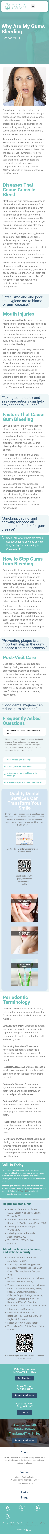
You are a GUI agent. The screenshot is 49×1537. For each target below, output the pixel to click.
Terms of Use (31, 1523)
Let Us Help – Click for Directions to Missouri (25, 849)
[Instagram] (7, 1516)
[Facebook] (7, 1508)
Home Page (34, 1223)
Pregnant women (17, 247)
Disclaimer (14, 1525)
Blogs (24, 1497)
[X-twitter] (22, 1508)
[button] (33, 6)
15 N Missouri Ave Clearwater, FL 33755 (24, 1480)
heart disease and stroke (24, 228)
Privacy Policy (40, 1523)
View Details (32, 1322)
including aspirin (20, 490)
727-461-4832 (23, 1191)
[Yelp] (37, 1508)
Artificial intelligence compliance (28, 1525)
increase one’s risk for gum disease (23, 429)
